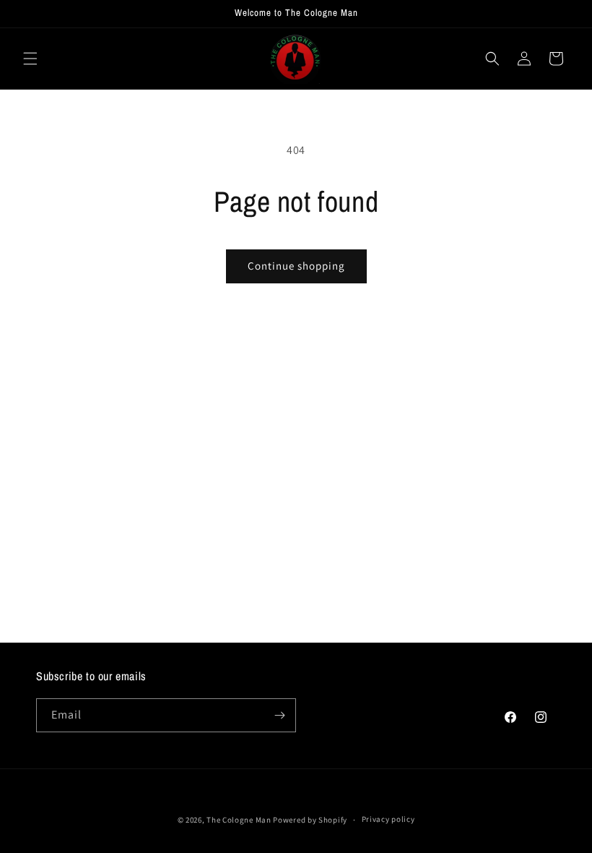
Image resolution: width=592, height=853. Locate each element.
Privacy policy (388, 819)
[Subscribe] (279, 715)
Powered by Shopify (310, 820)
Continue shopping (296, 266)
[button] (30, 58)
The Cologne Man (238, 820)
